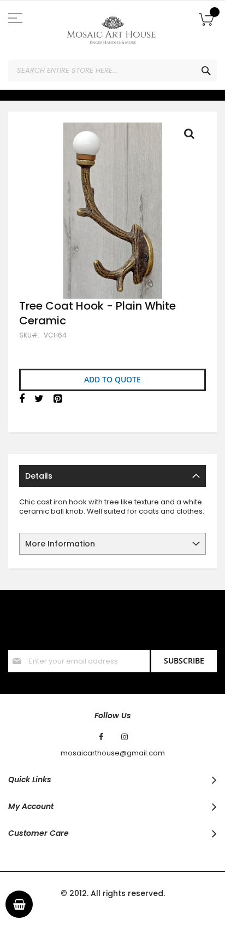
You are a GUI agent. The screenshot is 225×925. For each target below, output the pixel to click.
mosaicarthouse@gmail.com (113, 753)
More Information (60, 543)
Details (38, 475)
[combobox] (112, 71)
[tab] (112, 476)
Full (192, 136)
